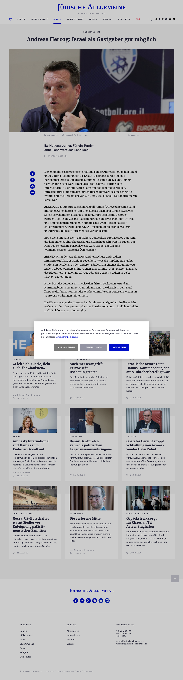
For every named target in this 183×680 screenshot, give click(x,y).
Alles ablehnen (66, 347)
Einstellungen (94, 347)
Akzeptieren (119, 347)
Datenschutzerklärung (67, 336)
